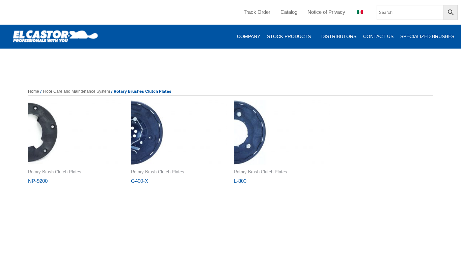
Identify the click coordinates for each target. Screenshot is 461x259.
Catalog (288, 12)
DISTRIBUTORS (338, 36)
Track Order (257, 12)
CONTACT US (378, 36)
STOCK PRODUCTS (289, 36)
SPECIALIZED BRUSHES (427, 36)
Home (33, 91)
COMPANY (248, 36)
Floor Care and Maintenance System (76, 91)
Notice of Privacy (326, 12)
